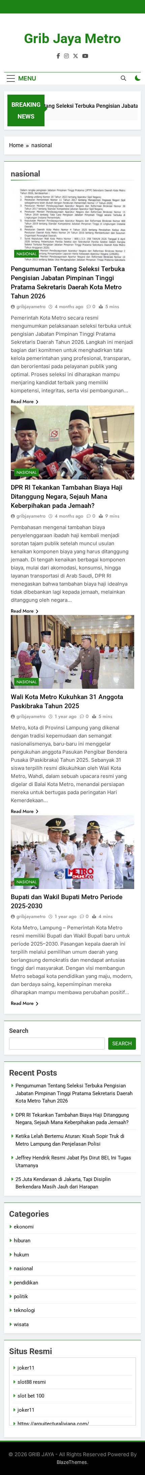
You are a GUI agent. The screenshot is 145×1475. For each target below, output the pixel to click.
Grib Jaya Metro (72, 38)
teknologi (24, 1310)
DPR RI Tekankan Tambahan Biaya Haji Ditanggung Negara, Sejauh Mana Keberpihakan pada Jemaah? (66, 497)
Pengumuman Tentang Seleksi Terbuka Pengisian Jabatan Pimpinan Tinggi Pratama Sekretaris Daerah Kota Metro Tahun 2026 (74, 1093)
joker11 (26, 1368)
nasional (26, 254)
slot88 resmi (32, 1382)
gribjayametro (31, 306)
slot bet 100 (31, 1396)
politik (21, 1296)
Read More (22, 401)
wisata (21, 1324)
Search (18, 1030)
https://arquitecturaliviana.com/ (53, 1424)
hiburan (22, 1241)
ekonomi (24, 1227)
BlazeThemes (72, 1462)
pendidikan (26, 1283)
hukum (21, 1255)
